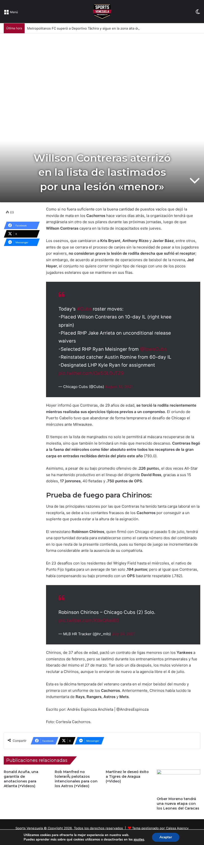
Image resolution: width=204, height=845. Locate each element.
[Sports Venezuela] (102, 11)
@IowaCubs (153, 349)
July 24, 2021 (123, 634)
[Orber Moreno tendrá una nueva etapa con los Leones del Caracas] (178, 782)
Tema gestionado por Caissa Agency (160, 828)
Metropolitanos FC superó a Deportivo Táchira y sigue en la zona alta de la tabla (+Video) (96, 28)
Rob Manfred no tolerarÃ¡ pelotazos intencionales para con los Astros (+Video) (76, 779)
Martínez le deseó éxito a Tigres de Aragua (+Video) (127, 776)
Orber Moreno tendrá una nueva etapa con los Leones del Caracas (178, 803)
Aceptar (165, 837)
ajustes (139, 839)
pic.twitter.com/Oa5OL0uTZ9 (91, 373)
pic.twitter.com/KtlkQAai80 (88, 620)
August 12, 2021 (119, 386)
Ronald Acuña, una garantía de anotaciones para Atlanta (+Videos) (21, 779)
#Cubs (84, 309)
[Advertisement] (102, 71)
